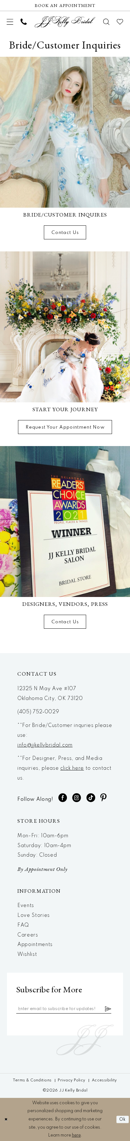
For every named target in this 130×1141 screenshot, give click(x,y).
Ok (122, 1119)
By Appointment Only (42, 868)
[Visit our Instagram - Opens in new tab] (76, 798)
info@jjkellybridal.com (45, 745)
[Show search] (106, 22)
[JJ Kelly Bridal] (65, 21)
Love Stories (33, 915)
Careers (27, 935)
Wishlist (27, 954)
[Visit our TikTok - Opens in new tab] (90, 798)
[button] (10, 22)
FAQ (23, 925)
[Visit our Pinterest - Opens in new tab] (103, 798)
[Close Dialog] (5, 1119)
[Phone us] (24, 22)
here (76, 1135)
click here (72, 768)
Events (25, 905)
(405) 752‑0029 (38, 712)
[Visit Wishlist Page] (120, 22)
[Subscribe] (108, 1009)
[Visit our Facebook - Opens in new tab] (62, 798)
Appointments (35, 944)
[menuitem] (10, 22)
